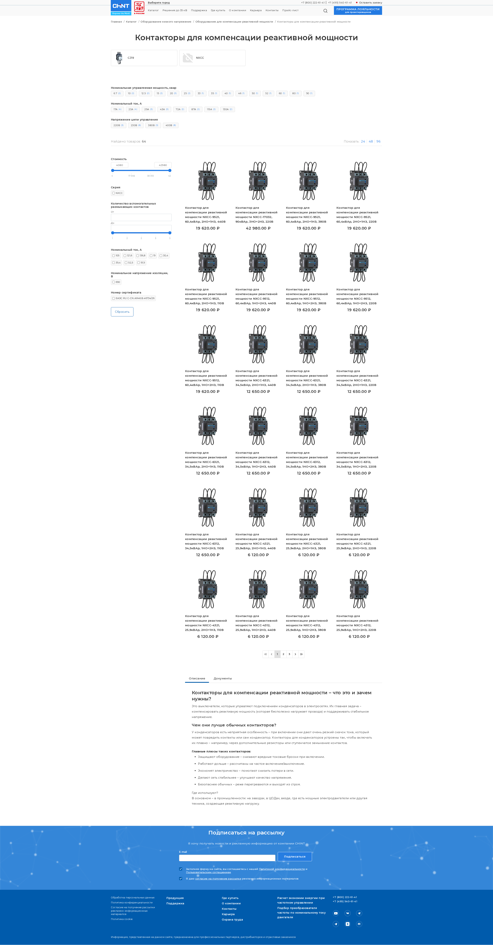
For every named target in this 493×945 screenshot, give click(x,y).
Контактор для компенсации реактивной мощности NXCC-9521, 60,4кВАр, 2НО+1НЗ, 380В (307, 214)
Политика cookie (122, 919)
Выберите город (159, 2)
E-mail (183, 852)
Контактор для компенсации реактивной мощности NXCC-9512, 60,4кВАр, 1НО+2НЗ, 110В (206, 378)
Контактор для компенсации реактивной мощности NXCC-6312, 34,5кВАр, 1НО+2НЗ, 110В (206, 541)
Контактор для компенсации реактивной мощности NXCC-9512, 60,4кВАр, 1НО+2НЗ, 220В (357, 296)
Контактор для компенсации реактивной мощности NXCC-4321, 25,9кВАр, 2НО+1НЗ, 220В (357, 541)
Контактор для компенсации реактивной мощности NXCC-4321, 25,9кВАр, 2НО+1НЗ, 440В (257, 541)
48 (371, 141)
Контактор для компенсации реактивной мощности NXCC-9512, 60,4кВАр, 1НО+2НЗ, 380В (307, 296)
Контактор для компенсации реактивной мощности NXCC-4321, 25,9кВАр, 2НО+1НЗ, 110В (206, 623)
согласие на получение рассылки (218, 878)
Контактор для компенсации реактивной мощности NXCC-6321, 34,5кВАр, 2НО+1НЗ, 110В (206, 459)
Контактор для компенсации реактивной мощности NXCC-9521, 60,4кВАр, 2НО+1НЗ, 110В (206, 296)
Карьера (256, 10)
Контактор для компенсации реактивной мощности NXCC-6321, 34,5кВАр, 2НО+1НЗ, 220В (357, 378)
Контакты (272, 10)
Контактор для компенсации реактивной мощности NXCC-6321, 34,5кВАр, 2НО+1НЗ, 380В (307, 378)
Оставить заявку (370, 2)
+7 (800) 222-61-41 (313, 2)
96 (378, 141)
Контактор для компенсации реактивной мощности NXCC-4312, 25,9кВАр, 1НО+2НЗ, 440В (257, 623)
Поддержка (199, 10)
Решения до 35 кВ (175, 10)
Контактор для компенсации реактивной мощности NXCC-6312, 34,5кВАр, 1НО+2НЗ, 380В (307, 459)
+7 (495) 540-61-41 (340, 2)
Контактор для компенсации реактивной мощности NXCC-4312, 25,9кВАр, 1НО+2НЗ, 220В (357, 623)
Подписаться (295, 856)
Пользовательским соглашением (208, 872)
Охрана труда (232, 919)
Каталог (153, 10)
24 (363, 141)
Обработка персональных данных (133, 897)
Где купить (218, 10)
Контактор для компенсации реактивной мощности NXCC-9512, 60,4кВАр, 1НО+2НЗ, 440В (257, 296)
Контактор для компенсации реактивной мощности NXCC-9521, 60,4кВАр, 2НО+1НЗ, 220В (357, 214)
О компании (237, 10)
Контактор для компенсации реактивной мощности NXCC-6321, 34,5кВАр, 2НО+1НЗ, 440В (257, 378)
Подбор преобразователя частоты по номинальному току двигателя (301, 912)
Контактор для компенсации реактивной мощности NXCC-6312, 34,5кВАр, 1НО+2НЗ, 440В (257, 459)
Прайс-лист (290, 10)
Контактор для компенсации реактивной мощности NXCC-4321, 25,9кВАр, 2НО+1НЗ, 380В (307, 541)
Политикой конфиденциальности (282, 869)
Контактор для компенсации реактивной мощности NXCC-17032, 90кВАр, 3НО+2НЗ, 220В (257, 214)
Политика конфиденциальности (132, 902)
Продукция (175, 898)
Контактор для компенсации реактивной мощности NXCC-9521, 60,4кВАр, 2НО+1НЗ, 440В (206, 214)
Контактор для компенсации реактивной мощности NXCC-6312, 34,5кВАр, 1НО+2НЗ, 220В (357, 459)
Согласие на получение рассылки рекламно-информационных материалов (133, 911)
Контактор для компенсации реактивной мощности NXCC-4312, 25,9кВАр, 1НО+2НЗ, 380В (307, 623)
